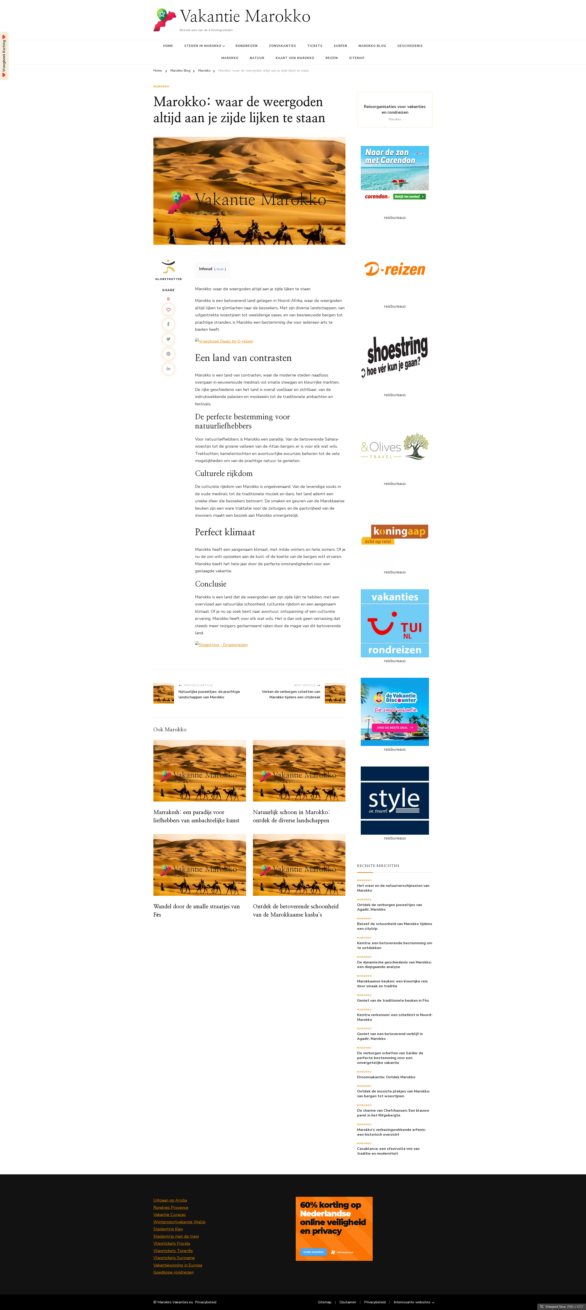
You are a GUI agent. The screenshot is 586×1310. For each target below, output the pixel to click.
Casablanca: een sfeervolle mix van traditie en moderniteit (388, 1151)
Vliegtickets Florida (171, 1243)
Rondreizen (247, 46)
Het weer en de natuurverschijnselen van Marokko (393, 888)
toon (220, 269)
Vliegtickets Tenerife (173, 1251)
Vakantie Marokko (245, 17)
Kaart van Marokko (295, 58)
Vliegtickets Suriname (174, 1258)
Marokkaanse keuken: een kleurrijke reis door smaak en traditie (392, 984)
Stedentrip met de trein (176, 1236)
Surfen (340, 46)
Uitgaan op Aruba (170, 1200)
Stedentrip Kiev (168, 1229)
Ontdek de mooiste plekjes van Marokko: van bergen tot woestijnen (393, 1094)
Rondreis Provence (170, 1207)
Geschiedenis (410, 46)
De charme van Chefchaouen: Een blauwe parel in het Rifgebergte (393, 1113)
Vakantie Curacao (169, 1214)
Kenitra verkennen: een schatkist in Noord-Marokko (395, 1017)
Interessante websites (412, 1302)
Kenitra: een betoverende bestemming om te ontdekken (394, 945)
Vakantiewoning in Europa (177, 1265)
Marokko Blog (372, 46)
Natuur (257, 58)
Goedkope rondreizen (173, 1272)
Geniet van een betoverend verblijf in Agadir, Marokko (390, 1036)
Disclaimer (347, 1302)
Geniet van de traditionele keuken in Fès (393, 1000)
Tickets (315, 46)
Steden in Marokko (202, 46)
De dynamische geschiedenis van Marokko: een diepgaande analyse (394, 965)
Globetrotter (168, 279)
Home (168, 46)
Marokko (230, 58)
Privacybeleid (205, 1302)
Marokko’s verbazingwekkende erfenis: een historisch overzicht (391, 1132)
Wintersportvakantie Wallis (179, 1222)
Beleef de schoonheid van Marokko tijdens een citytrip (394, 926)
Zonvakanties (282, 46)
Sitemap (357, 58)
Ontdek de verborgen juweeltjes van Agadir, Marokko (389, 907)
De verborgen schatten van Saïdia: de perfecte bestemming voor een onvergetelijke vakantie (390, 1058)
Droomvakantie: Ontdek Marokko (386, 1077)
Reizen (332, 58)
